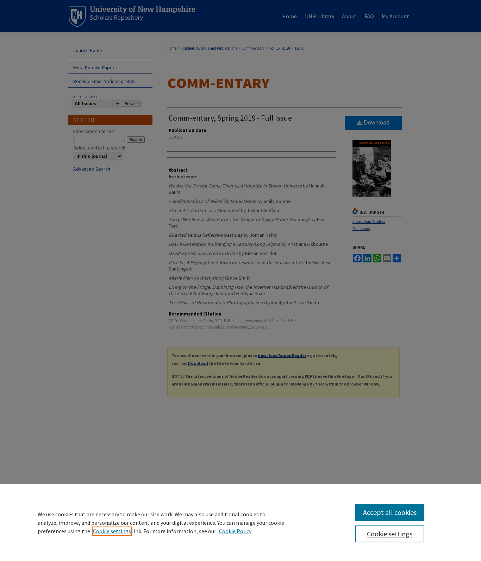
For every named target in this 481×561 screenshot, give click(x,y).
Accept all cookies (390, 512)
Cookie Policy (235, 531)
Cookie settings (112, 531)
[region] (240, 522)
